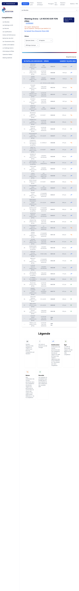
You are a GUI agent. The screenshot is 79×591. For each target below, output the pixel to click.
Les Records (6, 28)
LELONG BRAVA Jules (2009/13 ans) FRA (32, 242)
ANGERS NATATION (43, 78)
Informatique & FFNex (8, 51)
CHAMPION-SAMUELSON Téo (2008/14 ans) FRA (33, 143)
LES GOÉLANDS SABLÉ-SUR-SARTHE (44, 176)
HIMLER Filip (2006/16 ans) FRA (32, 221)
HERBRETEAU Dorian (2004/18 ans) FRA (32, 122)
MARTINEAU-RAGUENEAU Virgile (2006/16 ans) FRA (32, 202)
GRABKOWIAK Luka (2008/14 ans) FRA (32, 247)
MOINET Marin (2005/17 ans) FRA (32, 195)
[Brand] (10, 10)
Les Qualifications (7, 31)
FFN (77, 4)
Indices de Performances (9, 35)
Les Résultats (6, 22)
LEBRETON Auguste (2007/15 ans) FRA (32, 108)
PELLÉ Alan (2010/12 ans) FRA (32, 284)
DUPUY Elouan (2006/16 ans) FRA (33, 182)
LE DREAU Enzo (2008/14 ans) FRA (32, 279)
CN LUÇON (43, 136)
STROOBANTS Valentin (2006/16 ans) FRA (32, 228)
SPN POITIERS (43, 66)
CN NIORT (43, 115)
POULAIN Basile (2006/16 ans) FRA (32, 87)
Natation (25, 4)
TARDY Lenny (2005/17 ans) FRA (32, 72)
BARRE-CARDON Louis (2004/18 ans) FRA (33, 94)
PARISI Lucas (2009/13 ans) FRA (32, 324)
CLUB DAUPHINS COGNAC (43, 291)
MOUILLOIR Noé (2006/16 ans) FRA (32, 273)
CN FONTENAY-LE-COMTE (44, 188)
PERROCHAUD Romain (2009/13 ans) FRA (32, 311)
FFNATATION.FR (10, 4)
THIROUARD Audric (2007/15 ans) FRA (32, 169)
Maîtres (72, 4)
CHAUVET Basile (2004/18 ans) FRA (32, 318)
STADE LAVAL (43, 254)
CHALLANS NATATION (43, 87)
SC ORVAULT (43, 142)
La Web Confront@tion (8, 44)
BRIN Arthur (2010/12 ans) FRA (32, 305)
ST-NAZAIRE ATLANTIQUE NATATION (43, 195)
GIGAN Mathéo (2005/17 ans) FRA (32, 79)
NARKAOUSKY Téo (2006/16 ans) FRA (32, 209)
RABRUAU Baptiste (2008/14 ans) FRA (32, 129)
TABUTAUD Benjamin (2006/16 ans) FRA (32, 66)
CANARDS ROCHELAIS (44, 156)
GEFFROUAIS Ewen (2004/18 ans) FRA (33, 162)
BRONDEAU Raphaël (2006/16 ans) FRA (32, 115)
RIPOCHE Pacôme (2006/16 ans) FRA (32, 254)
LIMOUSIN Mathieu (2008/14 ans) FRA (32, 299)
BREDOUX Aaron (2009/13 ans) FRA (32, 261)
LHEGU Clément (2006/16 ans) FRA (32, 176)
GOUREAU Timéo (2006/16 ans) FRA (32, 101)
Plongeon (51, 4)
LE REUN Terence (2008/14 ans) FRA (32, 268)
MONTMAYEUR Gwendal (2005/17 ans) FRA (33, 136)
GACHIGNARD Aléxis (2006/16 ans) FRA (32, 188)
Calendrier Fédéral (7, 54)
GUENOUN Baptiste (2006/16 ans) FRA (32, 215)
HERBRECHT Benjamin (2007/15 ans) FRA (32, 156)
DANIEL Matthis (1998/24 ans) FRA (32, 235)
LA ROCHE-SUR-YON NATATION (43, 72)
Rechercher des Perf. (8, 38)
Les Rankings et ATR (8, 25)
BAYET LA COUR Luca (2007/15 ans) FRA (32, 150)
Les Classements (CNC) (8, 41)
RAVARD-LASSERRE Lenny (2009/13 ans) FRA (32, 291)
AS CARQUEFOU (43, 162)
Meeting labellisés (7, 57)
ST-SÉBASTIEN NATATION (44, 227)
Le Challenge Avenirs (8, 48)
